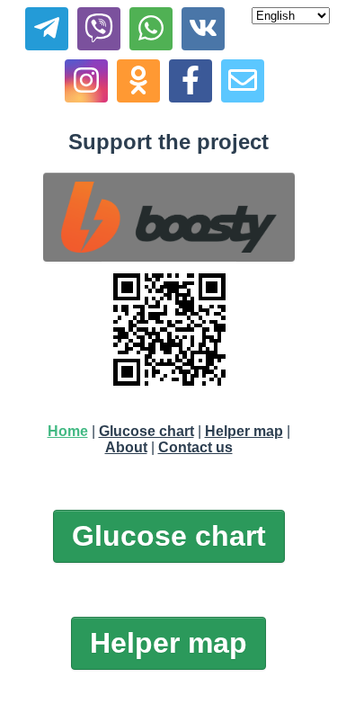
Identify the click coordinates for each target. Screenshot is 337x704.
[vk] (203, 28)
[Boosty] (168, 217)
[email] (242, 80)
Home (68, 431)
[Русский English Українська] (291, 15)
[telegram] (46, 28)
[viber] (98, 28)
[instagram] (86, 80)
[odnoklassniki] (138, 80)
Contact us (195, 447)
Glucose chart (146, 431)
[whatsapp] (151, 28)
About (126, 447)
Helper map (244, 431)
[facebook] (190, 80)
